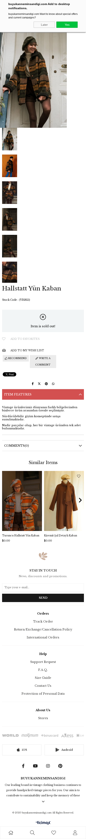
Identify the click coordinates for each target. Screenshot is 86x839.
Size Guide (43, 678)
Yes (67, 24)
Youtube (36, 766)
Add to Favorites (37, 476)
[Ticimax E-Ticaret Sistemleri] (43, 823)
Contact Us (43, 686)
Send (43, 597)
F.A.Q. (43, 670)
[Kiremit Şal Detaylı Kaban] (64, 501)
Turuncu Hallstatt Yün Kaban (20, 535)
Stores (43, 718)
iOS (24, 749)
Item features (18, 394)
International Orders (43, 637)
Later (44, 24)
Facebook (24, 766)
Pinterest (61, 766)
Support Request (43, 662)
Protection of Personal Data (43, 694)
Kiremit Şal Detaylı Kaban (60, 535)
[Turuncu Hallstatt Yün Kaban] (22, 501)
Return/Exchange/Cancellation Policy (43, 629)
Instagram (49, 766)
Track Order (43, 621)
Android (67, 749)
